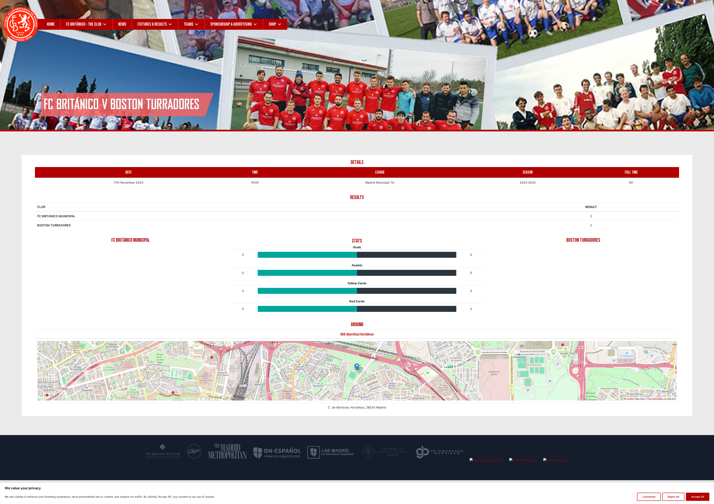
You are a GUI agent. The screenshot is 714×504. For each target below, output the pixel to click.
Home (51, 24)
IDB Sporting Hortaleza (357, 334)
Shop (272, 24)
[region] (357, 493)
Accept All (697, 496)
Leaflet (629, 398)
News (122, 24)
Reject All (673, 496)
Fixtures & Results (152, 24)
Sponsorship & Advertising (231, 24)
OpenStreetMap (655, 398)
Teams (188, 24)
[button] (357, 367)
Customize (648, 496)
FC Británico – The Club (83, 24)
